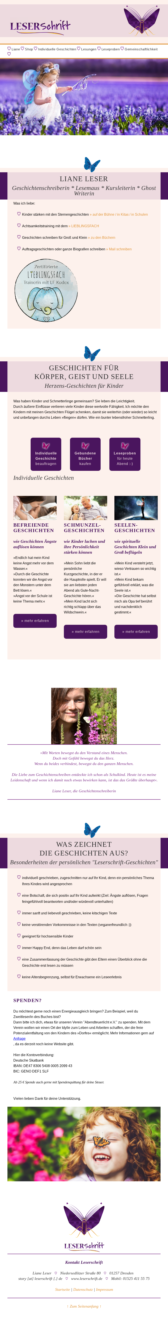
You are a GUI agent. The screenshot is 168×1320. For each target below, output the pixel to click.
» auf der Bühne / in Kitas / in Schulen (119, 214)
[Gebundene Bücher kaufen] (85, 449)
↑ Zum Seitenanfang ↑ (84, 1306)
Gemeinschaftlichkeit (141, 49)
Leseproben (111, 49)
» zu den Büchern (101, 237)
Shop (29, 49)
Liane (16, 49)
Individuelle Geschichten (57, 49)
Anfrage (19, 1038)
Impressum (104, 1289)
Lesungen (88, 49)
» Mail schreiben (119, 249)
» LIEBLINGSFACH (83, 226)
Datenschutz (83, 1289)
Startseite (62, 1289)
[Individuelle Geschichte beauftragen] (46, 449)
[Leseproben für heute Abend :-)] (125, 449)
